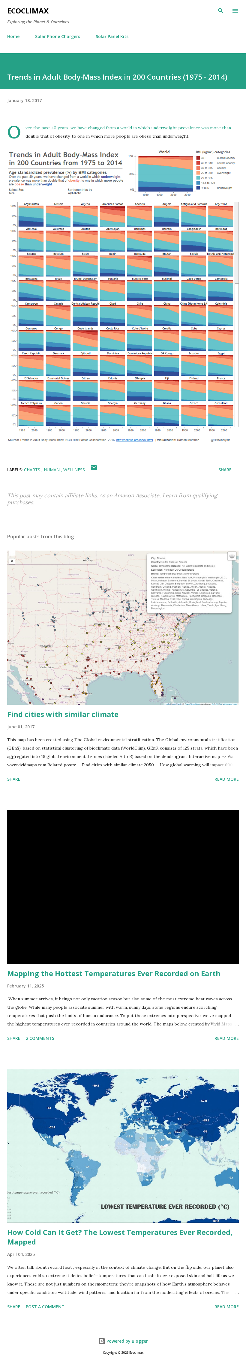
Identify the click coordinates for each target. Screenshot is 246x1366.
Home (13, 36)
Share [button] (225, 469)
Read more (226, 779)
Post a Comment (45, 1306)
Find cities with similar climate (62, 714)
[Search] (220, 10)
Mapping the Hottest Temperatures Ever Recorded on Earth (113, 973)
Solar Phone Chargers (57, 36)
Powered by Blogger (126, 1341)
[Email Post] (94, 469)
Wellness (74, 469)
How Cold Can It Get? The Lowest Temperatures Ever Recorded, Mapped (119, 1237)
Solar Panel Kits (112, 36)
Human (52, 469)
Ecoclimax (28, 11)
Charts (32, 469)
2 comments (40, 1038)
